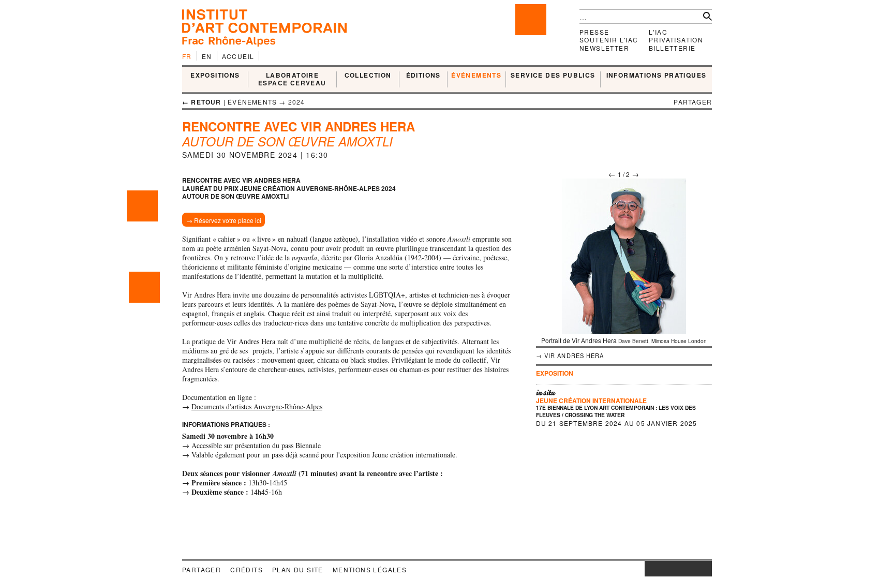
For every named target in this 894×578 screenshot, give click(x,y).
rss (704, 568)
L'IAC (658, 31)
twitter (673, 568)
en (207, 56)
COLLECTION (368, 75)
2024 (296, 101)
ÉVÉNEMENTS (476, 75)
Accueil (238, 56)
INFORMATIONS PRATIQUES (656, 75)
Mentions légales (370, 569)
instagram (650, 568)
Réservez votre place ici (227, 220)
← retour (201, 102)
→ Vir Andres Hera (570, 355)
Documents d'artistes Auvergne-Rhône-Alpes (256, 406)
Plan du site (297, 569)
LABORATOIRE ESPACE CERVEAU (292, 79)
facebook (660, 568)
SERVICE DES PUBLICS (553, 75)
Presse (594, 31)
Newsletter (604, 47)
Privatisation (676, 39)
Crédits (246, 569)
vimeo (688, 568)
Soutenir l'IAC (608, 39)
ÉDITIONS (423, 75)
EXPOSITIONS (215, 75)
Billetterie (672, 47)
